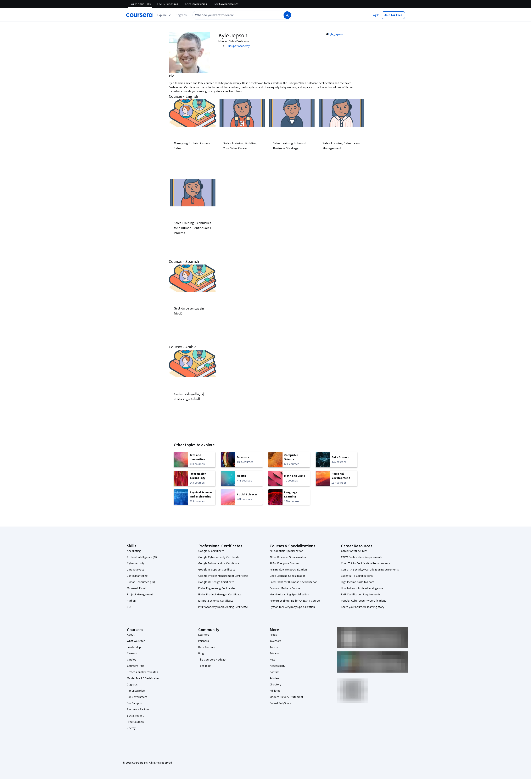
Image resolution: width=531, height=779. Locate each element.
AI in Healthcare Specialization (288, 570)
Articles (274, 678)
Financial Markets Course (285, 588)
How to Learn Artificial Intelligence (362, 588)
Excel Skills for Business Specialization (293, 582)
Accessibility (277, 666)
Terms (274, 647)
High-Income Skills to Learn (357, 582)
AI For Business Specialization (288, 557)
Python (131, 601)
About (130, 635)
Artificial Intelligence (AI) (142, 557)
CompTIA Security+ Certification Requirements (370, 570)
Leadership (134, 647)
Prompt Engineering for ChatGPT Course (295, 601)
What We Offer (136, 641)
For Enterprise (136, 691)
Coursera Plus (135, 666)
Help (272, 660)
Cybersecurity (136, 563)
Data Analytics (135, 570)
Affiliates (275, 691)
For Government (137, 697)
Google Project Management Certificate (223, 576)
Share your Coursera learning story (362, 607)
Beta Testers (206, 647)
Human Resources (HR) (141, 582)
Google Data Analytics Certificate (218, 563)
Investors (275, 641)
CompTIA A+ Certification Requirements (365, 563)
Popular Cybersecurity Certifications (363, 601)
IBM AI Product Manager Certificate (219, 594)
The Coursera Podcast (212, 660)
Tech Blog (204, 666)
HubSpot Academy (238, 46)
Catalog (131, 660)
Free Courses (135, 722)
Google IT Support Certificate (216, 570)
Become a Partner (138, 709)
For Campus (134, 703)
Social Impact (135, 716)
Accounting (134, 551)
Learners (203, 635)
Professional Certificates (142, 672)
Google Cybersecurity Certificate (219, 557)
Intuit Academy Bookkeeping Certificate (223, 607)
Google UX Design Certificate (216, 582)
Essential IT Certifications (357, 576)
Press (273, 635)
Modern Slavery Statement (286, 697)
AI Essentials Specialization (286, 551)
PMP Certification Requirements (361, 594)
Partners (203, 641)
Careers (132, 653)
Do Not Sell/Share (280, 703)
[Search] (287, 15)
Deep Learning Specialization (288, 576)
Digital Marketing (137, 576)
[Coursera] (139, 15)
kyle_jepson (335, 34)
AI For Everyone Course (284, 563)
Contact (274, 672)
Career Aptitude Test (354, 551)
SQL (129, 607)
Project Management (140, 594)
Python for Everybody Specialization (292, 607)
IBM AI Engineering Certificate (216, 588)
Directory (275, 685)
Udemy (131, 728)
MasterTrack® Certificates (143, 678)
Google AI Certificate (211, 551)
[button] (181, 15)
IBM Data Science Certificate (215, 601)
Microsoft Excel (136, 588)
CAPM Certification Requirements (361, 557)
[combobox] (233, 15)
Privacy (274, 653)
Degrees (132, 685)
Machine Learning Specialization (289, 594)
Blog (201, 653)
